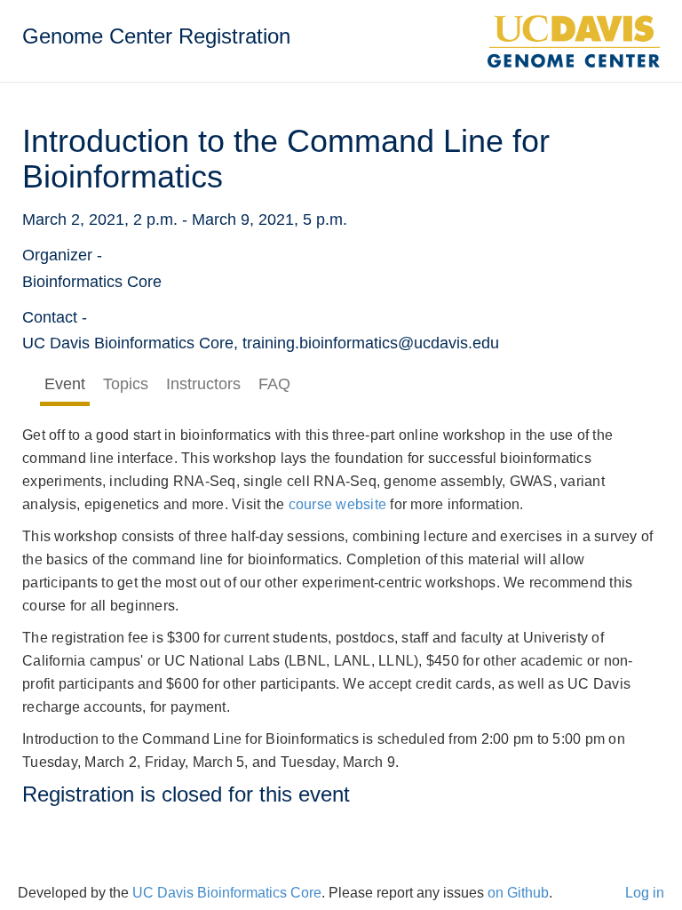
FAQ (274, 384)
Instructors (203, 384)
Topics (125, 384)
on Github (518, 892)
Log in (644, 892)
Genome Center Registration (156, 36)
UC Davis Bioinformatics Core (226, 892)
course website (338, 504)
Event (64, 384)
